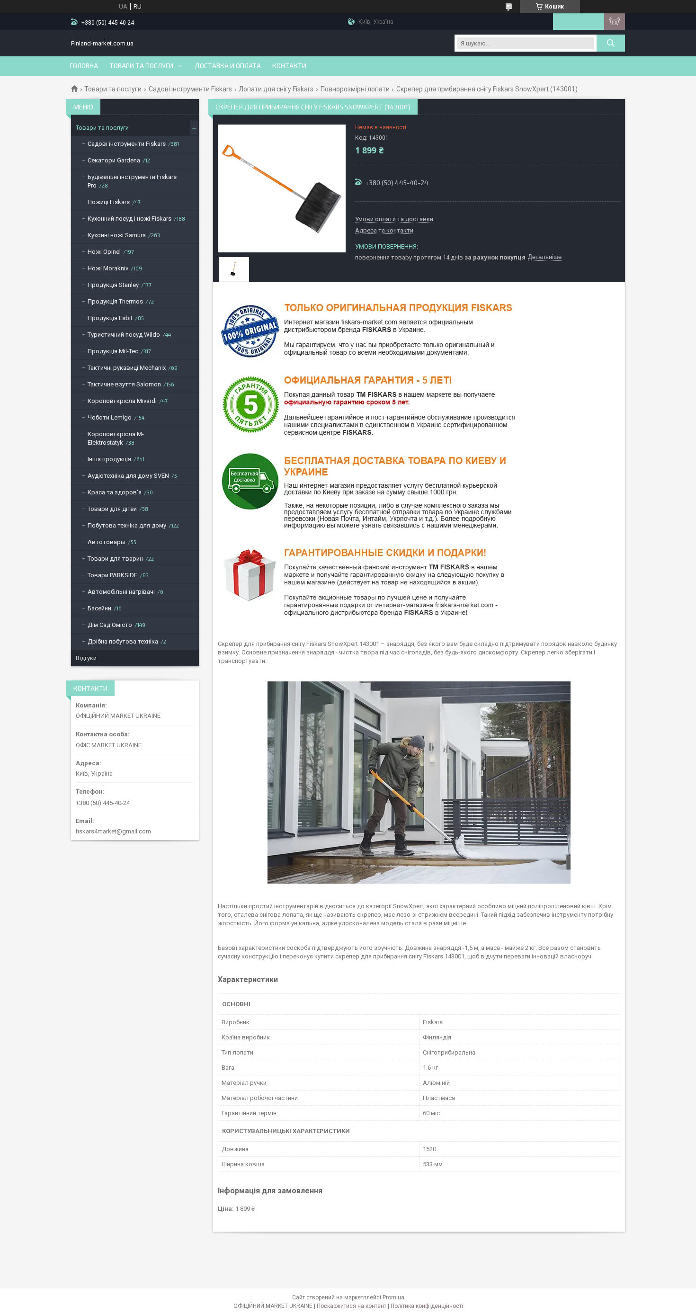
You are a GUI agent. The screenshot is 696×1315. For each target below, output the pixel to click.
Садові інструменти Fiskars (190, 89)
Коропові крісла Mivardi (122, 400)
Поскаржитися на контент (351, 1306)
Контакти (289, 66)
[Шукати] (611, 43)
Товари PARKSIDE (112, 575)
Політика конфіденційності (427, 1306)
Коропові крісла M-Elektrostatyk (116, 438)
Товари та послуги (141, 66)
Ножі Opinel (104, 251)
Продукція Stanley (113, 284)
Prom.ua (393, 1297)
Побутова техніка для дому (127, 525)
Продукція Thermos (115, 301)
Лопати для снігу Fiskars (276, 89)
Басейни (99, 608)
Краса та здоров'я (115, 492)
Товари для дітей (112, 508)
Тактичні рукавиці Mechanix (127, 367)
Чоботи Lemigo (110, 417)
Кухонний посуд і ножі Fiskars (129, 218)
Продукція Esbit (110, 318)
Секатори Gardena (114, 160)
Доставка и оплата (228, 66)
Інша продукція (109, 459)
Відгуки (86, 658)
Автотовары (106, 542)
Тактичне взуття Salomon (124, 384)
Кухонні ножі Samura (117, 235)
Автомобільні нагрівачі (121, 591)
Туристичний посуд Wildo (124, 334)
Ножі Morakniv (108, 268)
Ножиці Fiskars (109, 202)
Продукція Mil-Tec (113, 351)
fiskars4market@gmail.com (113, 831)
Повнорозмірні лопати (355, 89)
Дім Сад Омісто (110, 624)
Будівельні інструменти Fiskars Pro (132, 181)
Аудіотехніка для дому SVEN (128, 475)
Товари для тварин (115, 558)
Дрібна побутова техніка (123, 641)
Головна (84, 66)
